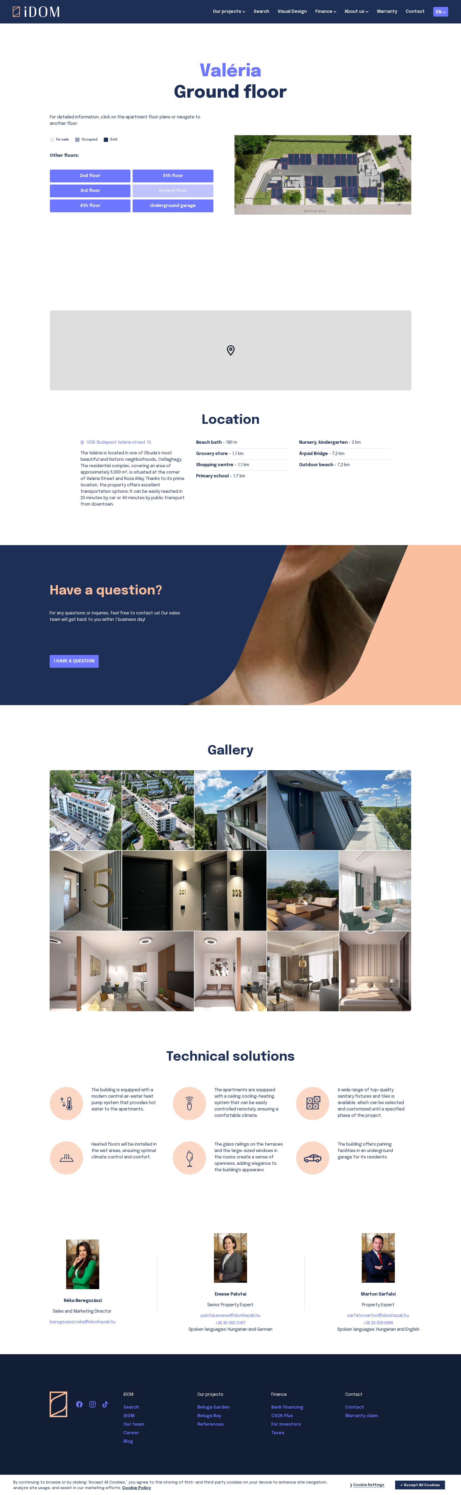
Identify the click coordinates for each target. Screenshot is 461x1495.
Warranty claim (361, 1416)
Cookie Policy (136, 1488)
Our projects (227, 11)
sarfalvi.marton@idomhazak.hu (378, 1315)
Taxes (277, 1433)
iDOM (129, 1416)
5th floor (173, 176)
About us (354, 11)
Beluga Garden (213, 1407)
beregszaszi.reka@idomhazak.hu (83, 1322)
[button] (231, 350)
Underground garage (173, 205)
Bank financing (287, 1407)
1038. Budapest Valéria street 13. (119, 442)
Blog (128, 1441)
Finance (323, 11)
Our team (134, 1424)
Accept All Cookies (422, 1485)
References (210, 1424)
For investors (286, 1424)
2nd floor (90, 176)
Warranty (387, 11)
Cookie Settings (368, 1485)
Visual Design (292, 11)
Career (131, 1433)
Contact (415, 11)
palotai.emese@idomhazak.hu (230, 1315)
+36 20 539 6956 (378, 1323)
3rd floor (90, 191)
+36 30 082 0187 (230, 1323)
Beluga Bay (209, 1416)
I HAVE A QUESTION (74, 661)
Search (261, 11)
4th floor (90, 205)
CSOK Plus (282, 1416)
